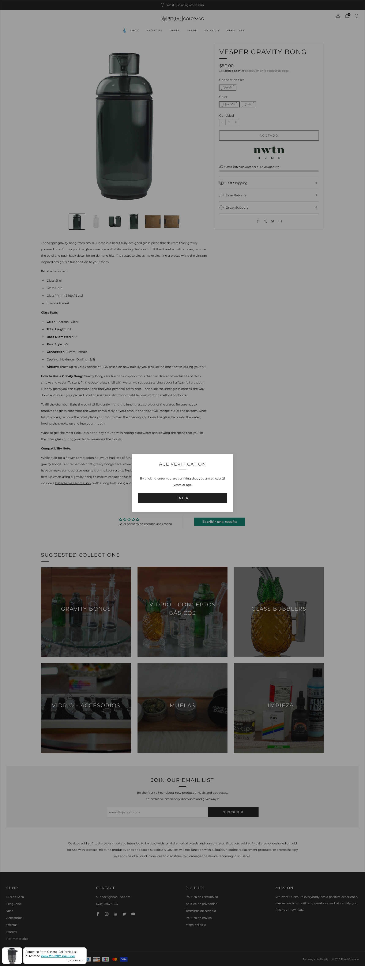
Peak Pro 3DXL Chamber (58, 956)
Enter (183, 498)
